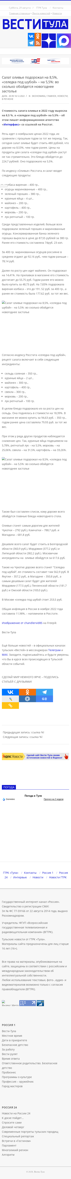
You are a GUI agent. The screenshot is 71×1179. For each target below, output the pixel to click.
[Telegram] (31, 43)
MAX (5, 654)
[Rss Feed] (37, 43)
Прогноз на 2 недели (53, 799)
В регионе (7, 99)
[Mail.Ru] (27, 698)
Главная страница (19, 13)
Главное (51, 95)
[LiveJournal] (10, 698)
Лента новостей (41, 13)
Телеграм (54, 650)
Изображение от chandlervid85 (22, 623)
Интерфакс (11, 124)
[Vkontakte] (31, 36)
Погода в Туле (33, 795)
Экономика (38, 95)
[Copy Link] (10, 705)
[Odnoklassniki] (37, 36)
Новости (57, 13)
